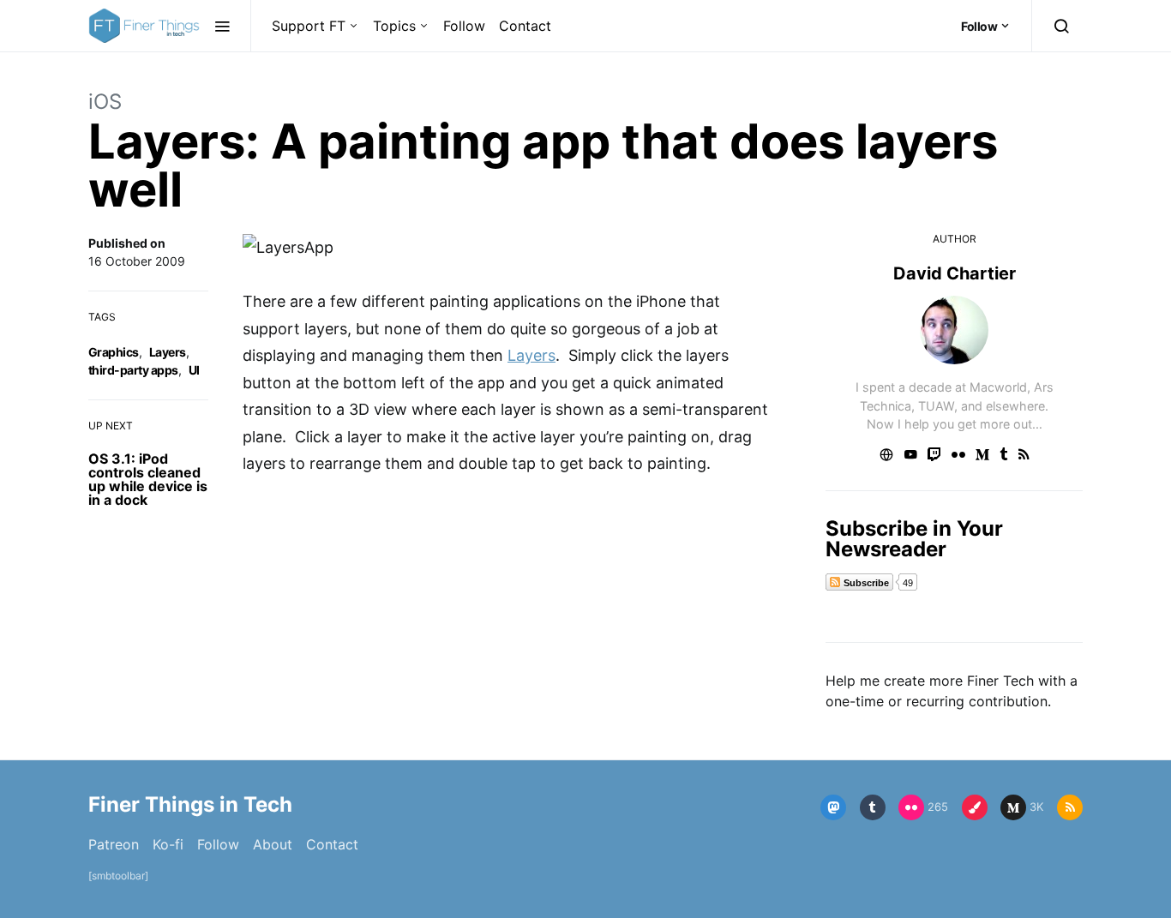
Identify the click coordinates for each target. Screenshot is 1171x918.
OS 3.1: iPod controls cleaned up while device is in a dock (147, 479)
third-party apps (133, 370)
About (272, 844)
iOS (105, 101)
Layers (167, 352)
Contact (525, 25)
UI (194, 370)
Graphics (113, 352)
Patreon (113, 844)
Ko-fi (168, 844)
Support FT (308, 25)
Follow (464, 25)
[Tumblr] (873, 807)
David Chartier (954, 273)
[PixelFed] (975, 807)
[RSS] (1070, 807)
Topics (394, 25)
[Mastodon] (833, 807)
